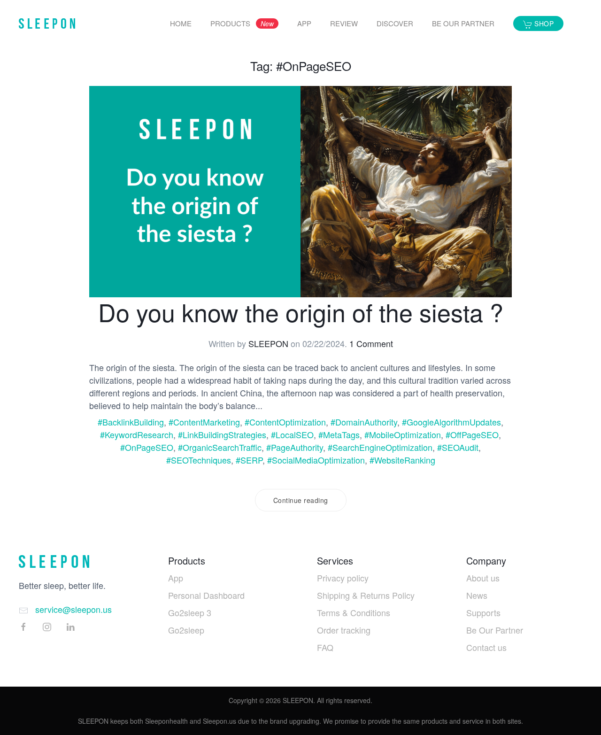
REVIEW (344, 23)
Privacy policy (343, 578)
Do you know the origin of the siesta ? (300, 311)
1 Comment (371, 343)
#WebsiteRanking (402, 460)
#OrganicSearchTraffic (220, 447)
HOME (181, 23)
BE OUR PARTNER (463, 23)
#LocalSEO (292, 434)
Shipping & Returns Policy (366, 595)
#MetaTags (339, 434)
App (175, 578)
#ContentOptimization (285, 422)
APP (304, 23)
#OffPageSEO (472, 434)
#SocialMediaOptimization (316, 460)
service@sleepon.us (73, 609)
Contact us (486, 647)
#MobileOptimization (402, 434)
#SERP (249, 460)
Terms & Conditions (353, 612)
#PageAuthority (294, 447)
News (476, 595)
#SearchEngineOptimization (380, 447)
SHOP (543, 23)
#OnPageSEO (146, 447)
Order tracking (343, 630)
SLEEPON (268, 343)
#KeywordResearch (136, 434)
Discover (395, 23)
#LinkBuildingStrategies (222, 434)
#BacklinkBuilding (131, 422)
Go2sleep (186, 630)
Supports (483, 612)
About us (483, 578)
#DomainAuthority (364, 422)
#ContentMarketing (204, 422)
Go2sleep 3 (189, 612)
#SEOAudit (457, 447)
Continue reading (300, 500)
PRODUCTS (242, 23)
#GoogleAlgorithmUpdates (451, 422)
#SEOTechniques (198, 460)
